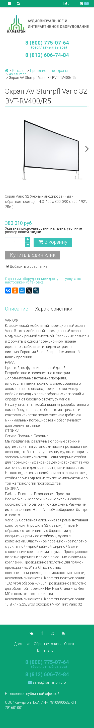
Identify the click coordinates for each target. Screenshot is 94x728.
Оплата (70, 644)
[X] (29, 290)
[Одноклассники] (15, 290)
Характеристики (53, 309)
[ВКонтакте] (8, 290)
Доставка (22, 644)
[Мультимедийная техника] (47, 23)
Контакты (45, 651)
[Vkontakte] (31, 633)
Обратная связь (47, 644)
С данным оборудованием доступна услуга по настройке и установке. (43, 280)
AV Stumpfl (18, 74)
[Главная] (6, 70)
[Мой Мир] (22, 290)
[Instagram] (52, 633)
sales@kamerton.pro (49, 682)
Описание (16, 309)
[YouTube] (63, 633)
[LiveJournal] (36, 290)
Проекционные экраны (49, 70)
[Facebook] (42, 633)
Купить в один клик (32, 255)
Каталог (19, 70)
